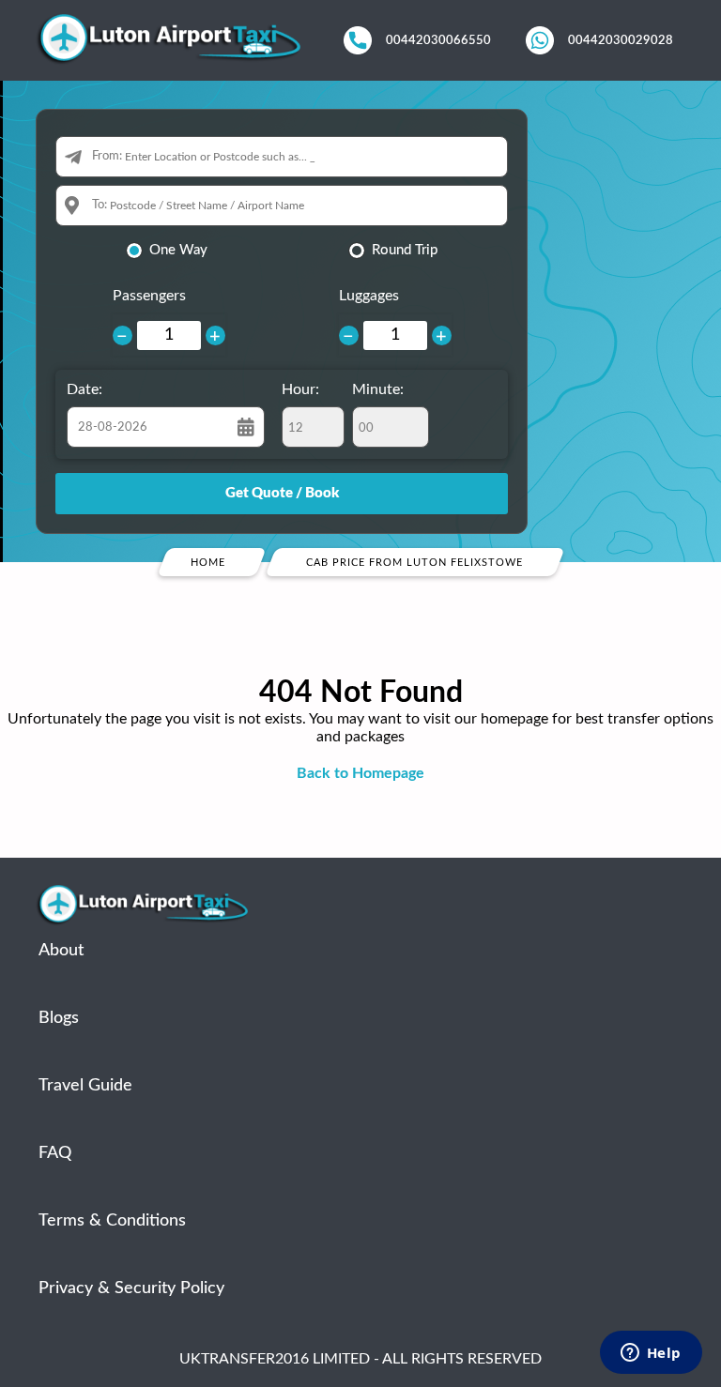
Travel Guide (85, 1085)
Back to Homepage (360, 773)
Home (208, 562)
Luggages (369, 295)
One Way (178, 250)
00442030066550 (438, 40)
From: (107, 156)
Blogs (58, 1018)
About (61, 950)
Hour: (300, 389)
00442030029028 (620, 40)
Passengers (149, 295)
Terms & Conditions (112, 1220)
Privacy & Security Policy (131, 1288)
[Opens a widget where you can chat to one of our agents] (650, 1354)
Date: (84, 389)
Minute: (378, 389)
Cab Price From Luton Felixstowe (414, 562)
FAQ (54, 1153)
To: (99, 205)
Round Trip (404, 250)
